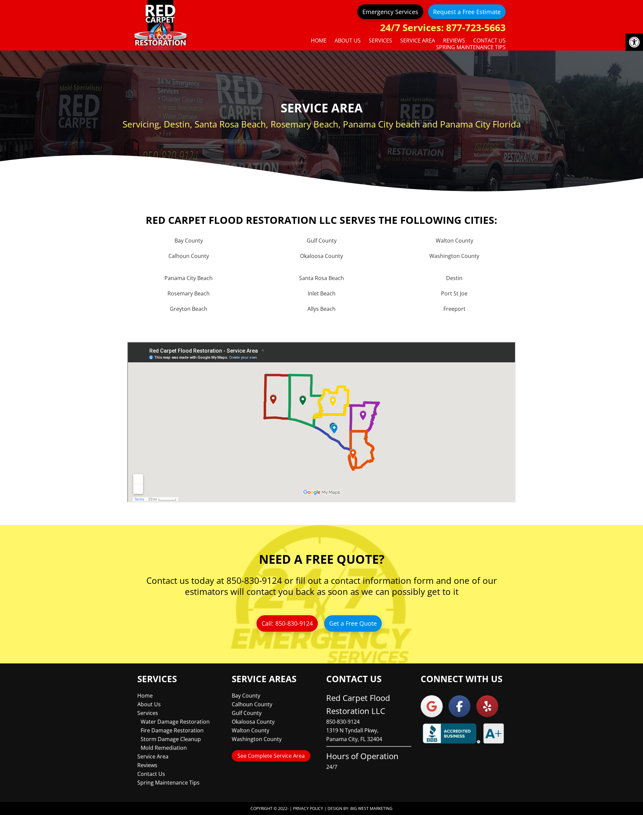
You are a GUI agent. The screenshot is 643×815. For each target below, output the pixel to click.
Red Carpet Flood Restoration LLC (160, 25)
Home (145, 695)
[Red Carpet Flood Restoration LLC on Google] (432, 706)
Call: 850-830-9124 (287, 623)
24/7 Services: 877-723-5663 (443, 27)
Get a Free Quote (353, 623)
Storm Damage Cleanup (171, 739)
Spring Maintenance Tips (168, 782)
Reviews (147, 765)
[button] (634, 42)
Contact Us (151, 774)
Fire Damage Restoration (172, 730)
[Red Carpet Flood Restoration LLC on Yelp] (487, 706)
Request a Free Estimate (467, 12)
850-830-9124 (343, 721)
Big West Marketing (371, 808)
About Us (149, 704)
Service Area (152, 756)
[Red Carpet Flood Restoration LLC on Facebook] (459, 706)
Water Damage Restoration (175, 721)
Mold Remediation (164, 747)
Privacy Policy (308, 808)
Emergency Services (390, 12)
